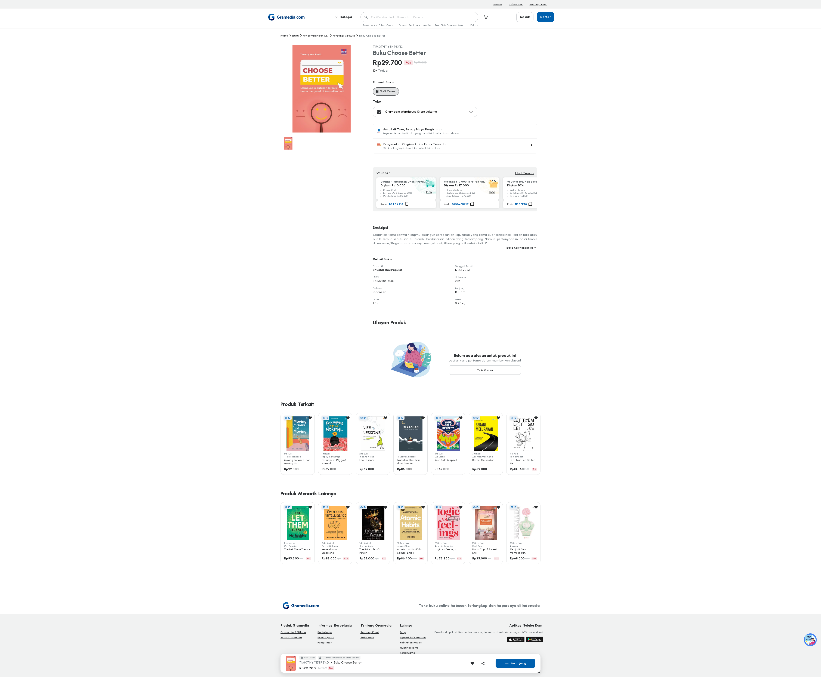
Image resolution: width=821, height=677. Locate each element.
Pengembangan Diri (316, 35)
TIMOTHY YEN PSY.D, (388, 47)
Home (284, 35)
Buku (295, 35)
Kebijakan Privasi (411, 642)
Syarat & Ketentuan (413, 637)
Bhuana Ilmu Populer (387, 270)
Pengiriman (324, 642)
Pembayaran (325, 637)
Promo (497, 4)
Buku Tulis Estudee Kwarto (450, 25)
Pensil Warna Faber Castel (378, 25)
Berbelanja (324, 632)
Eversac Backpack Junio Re (415, 25)
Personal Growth (344, 35)
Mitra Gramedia (291, 637)
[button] (455, 146)
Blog (403, 632)
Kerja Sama (407, 652)
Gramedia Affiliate (293, 632)
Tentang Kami (369, 632)
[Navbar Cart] (486, 17)
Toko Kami (516, 4)
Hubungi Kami (538, 4)
